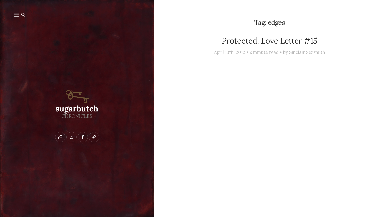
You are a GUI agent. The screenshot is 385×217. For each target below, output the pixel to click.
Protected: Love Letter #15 (269, 40)
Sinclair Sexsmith (307, 52)
